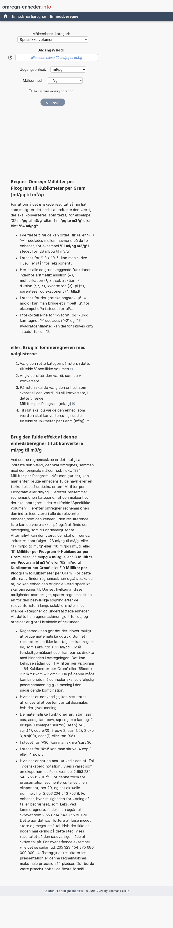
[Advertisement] (52, 144)
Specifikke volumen (52, 369)
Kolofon (49, 890)
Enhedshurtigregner (29, 16)
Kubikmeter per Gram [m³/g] (59, 421)
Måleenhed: (33, 80)
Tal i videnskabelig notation (53, 91)
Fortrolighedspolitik (70, 890)
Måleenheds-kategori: (51, 33)
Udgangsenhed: (33, 69)
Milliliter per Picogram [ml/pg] (45, 403)
